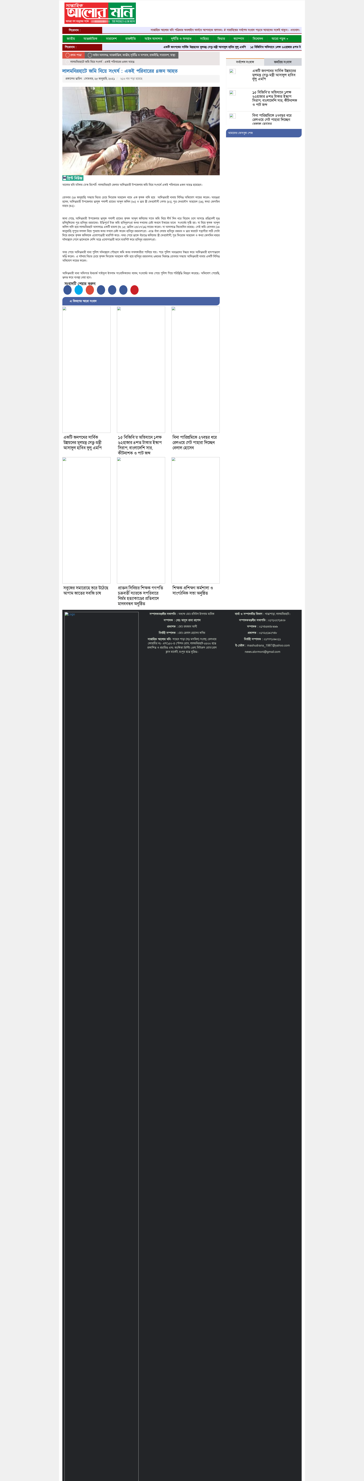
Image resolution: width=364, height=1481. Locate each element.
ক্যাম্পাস (239, 38)
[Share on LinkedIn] (101, 290)
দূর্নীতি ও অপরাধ (181, 38)
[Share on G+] (90, 290)
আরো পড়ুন (279, 38)
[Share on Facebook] (67, 290)
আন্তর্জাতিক (90, 38)
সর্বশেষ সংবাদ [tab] (245, 62)
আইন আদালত (153, 38)
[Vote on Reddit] (112, 290)
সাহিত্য (204, 38)
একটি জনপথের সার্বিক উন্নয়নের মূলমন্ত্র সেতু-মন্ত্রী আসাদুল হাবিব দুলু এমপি (178, 47)
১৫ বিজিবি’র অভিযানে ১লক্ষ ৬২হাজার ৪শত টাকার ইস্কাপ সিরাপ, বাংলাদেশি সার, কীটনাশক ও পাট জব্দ (280, 47)
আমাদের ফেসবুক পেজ (240, 133)
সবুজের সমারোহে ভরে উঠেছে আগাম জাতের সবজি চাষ (85, 590)
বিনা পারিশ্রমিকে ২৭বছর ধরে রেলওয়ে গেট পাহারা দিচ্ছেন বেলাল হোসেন (195, 443)
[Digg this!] (123, 290)
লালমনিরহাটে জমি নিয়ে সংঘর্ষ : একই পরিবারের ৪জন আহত (120, 71)
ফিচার (221, 38)
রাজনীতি (130, 38)
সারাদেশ (111, 38)
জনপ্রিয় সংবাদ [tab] (283, 62)
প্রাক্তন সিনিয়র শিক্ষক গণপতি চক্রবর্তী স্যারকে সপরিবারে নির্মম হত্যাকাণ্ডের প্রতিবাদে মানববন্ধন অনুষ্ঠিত (140, 596)
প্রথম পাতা (76, 55)
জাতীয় (71, 38)
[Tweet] (79, 290)
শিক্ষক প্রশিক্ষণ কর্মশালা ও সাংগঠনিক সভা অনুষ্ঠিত (193, 590)
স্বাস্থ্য (172, 55)
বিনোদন (258, 38)
